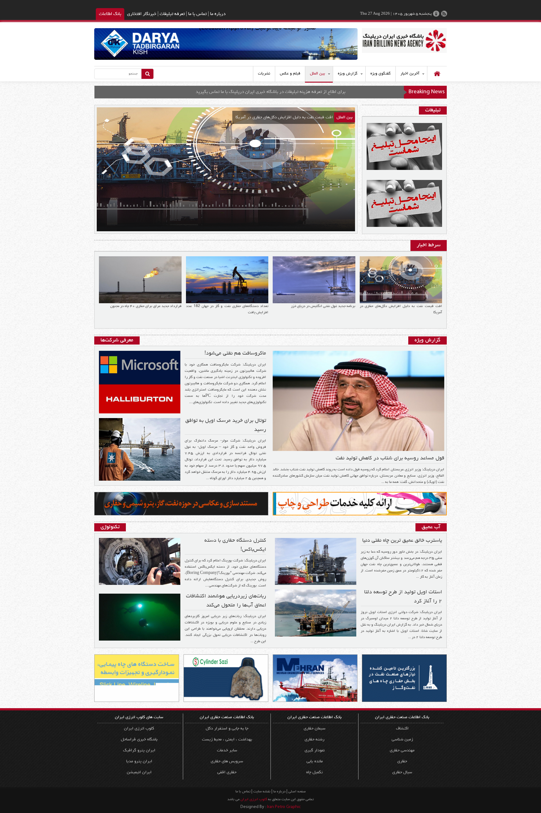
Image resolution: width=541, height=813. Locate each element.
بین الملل (317, 73)
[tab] (428, 245)
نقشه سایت (261, 792)
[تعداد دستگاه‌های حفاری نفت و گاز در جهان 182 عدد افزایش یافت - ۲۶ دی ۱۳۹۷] (227, 277)
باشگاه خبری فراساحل (139, 739)
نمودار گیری (315, 750)
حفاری (402, 761)
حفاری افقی (226, 772)
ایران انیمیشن (139, 772)
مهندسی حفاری (402, 750)
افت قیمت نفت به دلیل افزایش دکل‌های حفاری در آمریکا (284, 117)
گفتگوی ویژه (380, 73)
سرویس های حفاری (227, 761)
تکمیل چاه (314, 772)
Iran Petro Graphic (284, 807)
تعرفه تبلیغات (172, 14)
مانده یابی (315, 761)
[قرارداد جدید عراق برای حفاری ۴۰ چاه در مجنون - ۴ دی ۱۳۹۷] (140, 277)
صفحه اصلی (297, 792)
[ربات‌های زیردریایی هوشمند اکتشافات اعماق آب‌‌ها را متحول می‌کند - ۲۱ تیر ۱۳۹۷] (139, 615)
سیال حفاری (402, 772)
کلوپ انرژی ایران (139, 728)
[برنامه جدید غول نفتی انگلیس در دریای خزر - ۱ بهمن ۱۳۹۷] (314, 277)
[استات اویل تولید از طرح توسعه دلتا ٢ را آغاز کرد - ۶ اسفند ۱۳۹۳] (315, 611)
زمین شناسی (402, 739)
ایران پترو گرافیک (139, 750)
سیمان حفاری (314, 728)
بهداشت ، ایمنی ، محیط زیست (227, 739)
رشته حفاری (314, 739)
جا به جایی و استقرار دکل (227, 728)
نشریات (264, 73)
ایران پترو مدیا (139, 761)
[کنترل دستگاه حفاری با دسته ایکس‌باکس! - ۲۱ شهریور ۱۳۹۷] (139, 559)
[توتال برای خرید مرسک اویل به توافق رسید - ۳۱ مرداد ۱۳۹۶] (139, 447)
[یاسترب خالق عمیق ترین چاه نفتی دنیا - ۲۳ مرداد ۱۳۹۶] (315, 559)
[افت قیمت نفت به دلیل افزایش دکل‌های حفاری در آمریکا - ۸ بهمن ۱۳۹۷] (401, 277)
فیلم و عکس (290, 73)
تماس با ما (197, 14)
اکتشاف (402, 728)
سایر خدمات (227, 750)
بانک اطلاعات (110, 14)
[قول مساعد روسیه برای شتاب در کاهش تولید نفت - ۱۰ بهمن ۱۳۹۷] (358, 399)
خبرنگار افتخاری (141, 14)
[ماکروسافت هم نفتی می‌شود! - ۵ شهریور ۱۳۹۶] (139, 380)
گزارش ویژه (348, 73)
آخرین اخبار (409, 73)
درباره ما (217, 14)
